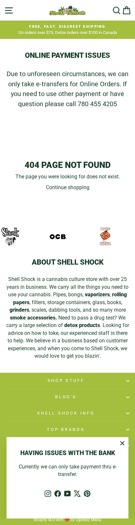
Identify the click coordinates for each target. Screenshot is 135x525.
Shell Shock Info (65, 413)
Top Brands (66, 429)
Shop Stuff (66, 380)
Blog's (66, 396)
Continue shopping (67, 187)
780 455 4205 (97, 104)
